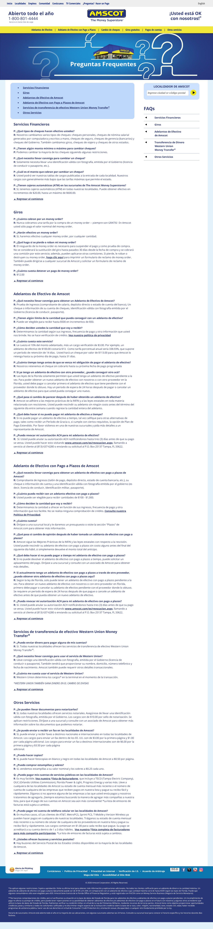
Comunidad (44, 3)
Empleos (32, 3)
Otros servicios (174, 29)
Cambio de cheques (110, 29)
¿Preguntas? (88, 3)
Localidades (20, 3)
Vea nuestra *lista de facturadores (56, 778)
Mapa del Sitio (91, 874)
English (201, 3)
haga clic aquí (54, 257)
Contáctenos (54, 871)
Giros (26, 92)
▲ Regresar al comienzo (28, 199)
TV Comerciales (73, 3)
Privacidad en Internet (103, 871)
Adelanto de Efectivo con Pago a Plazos (77, 29)
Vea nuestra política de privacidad (89, 335)
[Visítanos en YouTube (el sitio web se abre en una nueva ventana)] (196, 870)
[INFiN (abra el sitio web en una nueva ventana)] (175, 870)
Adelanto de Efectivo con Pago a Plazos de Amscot (54, 102)
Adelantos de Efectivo (41, 29)
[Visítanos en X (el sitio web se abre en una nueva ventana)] (190, 870)
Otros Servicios (164, 157)
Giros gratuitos (133, 29)
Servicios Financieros (36, 87)
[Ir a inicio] (106, 21)
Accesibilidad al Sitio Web (116, 874)
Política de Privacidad (75, 871)
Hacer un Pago (102, 3)
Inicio (9, 3)
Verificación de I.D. (129, 871)
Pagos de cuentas (153, 29)
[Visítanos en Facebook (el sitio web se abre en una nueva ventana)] (184, 870)
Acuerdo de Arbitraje (153, 871)
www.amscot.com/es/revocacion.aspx (89, 442)
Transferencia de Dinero (169, 146)
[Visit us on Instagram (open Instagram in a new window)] (202, 870)
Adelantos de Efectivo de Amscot (43, 97)
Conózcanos (58, 3)
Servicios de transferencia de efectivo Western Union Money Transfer (66, 107)
